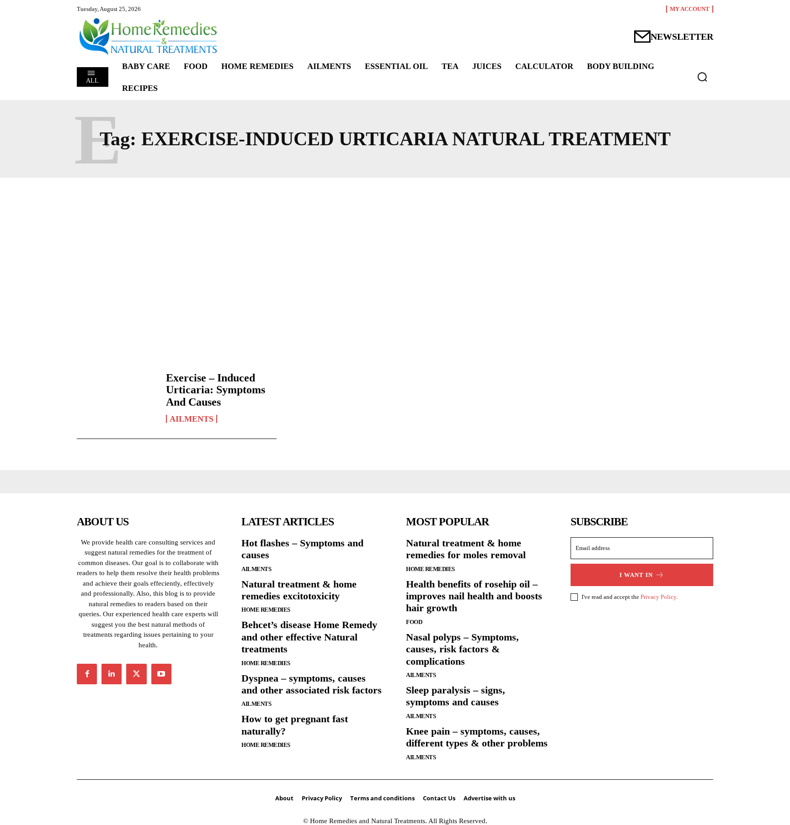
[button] (702, 77)
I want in (636, 574)
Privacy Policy (658, 596)
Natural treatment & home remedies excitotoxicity (299, 590)
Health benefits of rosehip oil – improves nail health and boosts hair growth (474, 596)
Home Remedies (265, 609)
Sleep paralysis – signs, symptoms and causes (455, 696)
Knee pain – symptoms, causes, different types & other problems (477, 737)
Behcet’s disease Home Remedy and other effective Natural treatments (309, 637)
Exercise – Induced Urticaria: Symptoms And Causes (215, 390)
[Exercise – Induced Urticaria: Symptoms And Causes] (117, 397)
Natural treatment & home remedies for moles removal (466, 549)
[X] (136, 674)
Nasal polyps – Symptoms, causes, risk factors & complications (462, 649)
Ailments (192, 419)
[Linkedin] (111, 674)
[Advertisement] (395, 269)
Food (414, 622)
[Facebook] (87, 674)
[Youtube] (161, 674)
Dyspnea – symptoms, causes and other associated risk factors (311, 684)
